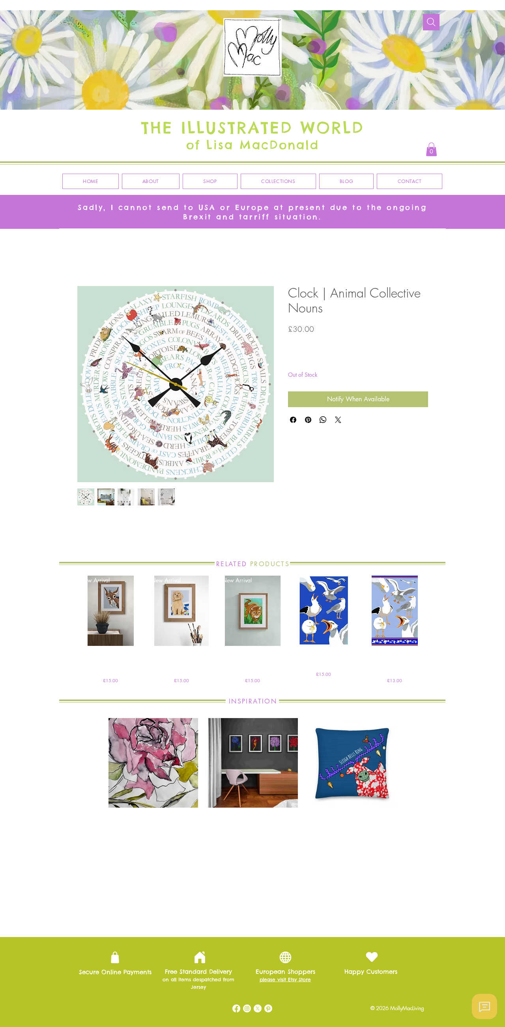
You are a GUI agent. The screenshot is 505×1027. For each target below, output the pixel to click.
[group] (252, 631)
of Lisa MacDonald (252, 144)
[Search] (431, 22)
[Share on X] (338, 421)
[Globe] (285, 959)
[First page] (187, 916)
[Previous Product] (64, 612)
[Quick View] (323, 612)
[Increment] (318, 360)
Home (85, 258)
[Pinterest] (268, 1010)
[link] (431, 149)
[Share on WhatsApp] (323, 421)
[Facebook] (236, 1010)
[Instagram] (247, 1010)
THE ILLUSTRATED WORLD (252, 128)
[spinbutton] (306, 360)
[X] (258, 1010)
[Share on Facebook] (293, 421)
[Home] (199, 959)
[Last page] (319, 916)
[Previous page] (203, 916)
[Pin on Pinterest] (308, 421)
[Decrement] (294, 360)
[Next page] (303, 916)
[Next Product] (441, 612)
